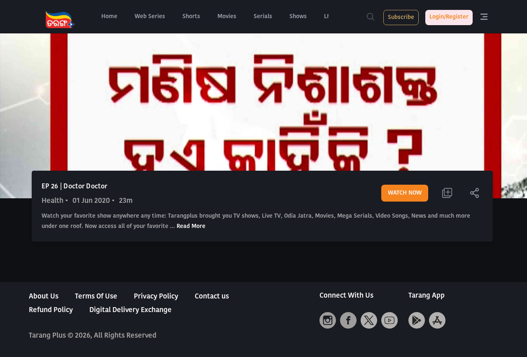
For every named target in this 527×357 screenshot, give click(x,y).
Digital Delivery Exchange (130, 310)
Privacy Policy (156, 296)
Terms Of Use (96, 296)
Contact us (212, 296)
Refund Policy (51, 310)
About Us (43, 296)
